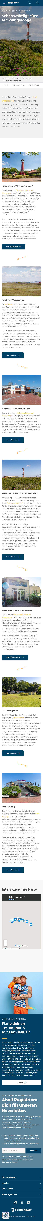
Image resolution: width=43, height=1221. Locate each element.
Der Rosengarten (18, 85)
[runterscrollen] (21, 65)
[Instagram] (22, 1202)
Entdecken (15, 78)
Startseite (5, 78)
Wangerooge (27, 78)
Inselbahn (9, 304)
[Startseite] (13, 2)
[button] (21, 1177)
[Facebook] (15, 1202)
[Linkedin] (28, 1202)
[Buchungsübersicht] (30, 2)
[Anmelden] (37, 2)
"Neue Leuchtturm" (14, 503)
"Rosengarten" (19, 718)
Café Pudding (34, 85)
